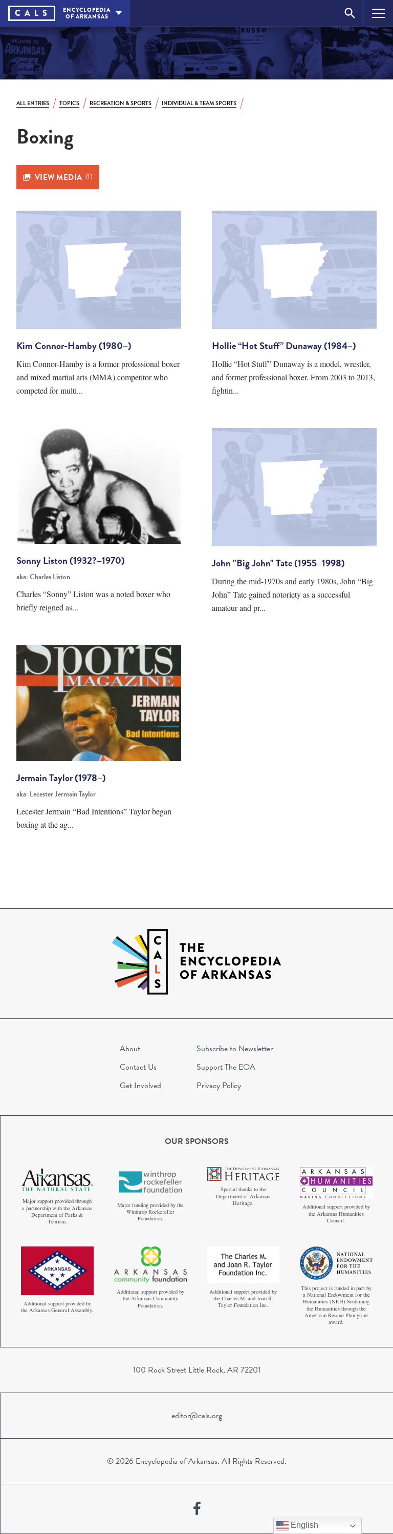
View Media (64, 177)
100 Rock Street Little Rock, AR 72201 (196, 1370)
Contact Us (138, 1067)
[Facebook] (197, 1509)
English (303, 1525)
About (130, 1048)
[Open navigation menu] (378, 13)
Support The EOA (225, 1067)
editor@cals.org (196, 1415)
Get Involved (140, 1085)
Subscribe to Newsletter (234, 1048)
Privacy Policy (218, 1085)
